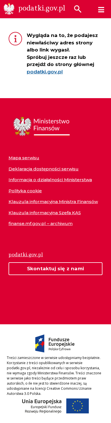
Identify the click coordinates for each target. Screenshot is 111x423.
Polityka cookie (25, 190)
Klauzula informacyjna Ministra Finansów (53, 201)
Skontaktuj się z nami (55, 268)
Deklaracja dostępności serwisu (44, 169)
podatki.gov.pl (45, 72)
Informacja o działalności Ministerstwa (50, 179)
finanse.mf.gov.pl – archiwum (41, 223)
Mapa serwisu (24, 157)
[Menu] (101, 9)
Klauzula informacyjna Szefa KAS (45, 212)
